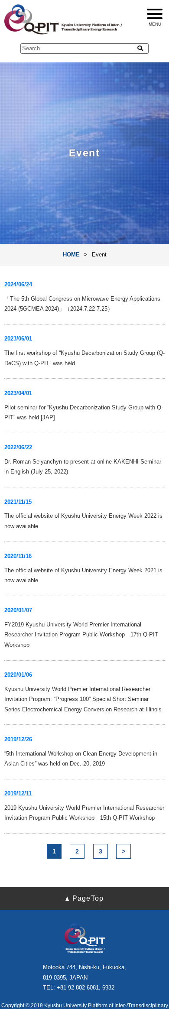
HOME (71, 254)
